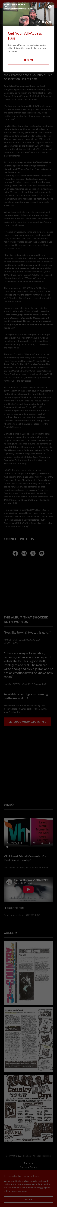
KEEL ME (28, 60)
